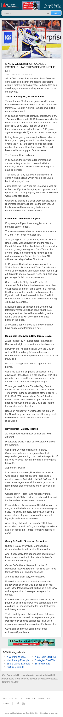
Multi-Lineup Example (18, 660)
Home (5, 698)
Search (48, 13)
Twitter (18, 703)
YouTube (23, 703)
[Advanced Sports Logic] (10, 5)
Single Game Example (18, 663)
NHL (33, 698)
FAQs (48, 698)
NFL (16, 698)
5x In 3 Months (42, 663)
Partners (41, 698)
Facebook (13, 703)
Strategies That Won (45, 660)
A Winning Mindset (16, 657)
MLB (22, 698)
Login (56, 12)
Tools (11, 698)
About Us (6, 703)
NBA (28, 698)
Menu (10, 13)
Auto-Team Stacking (45, 657)
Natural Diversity (15, 666)
